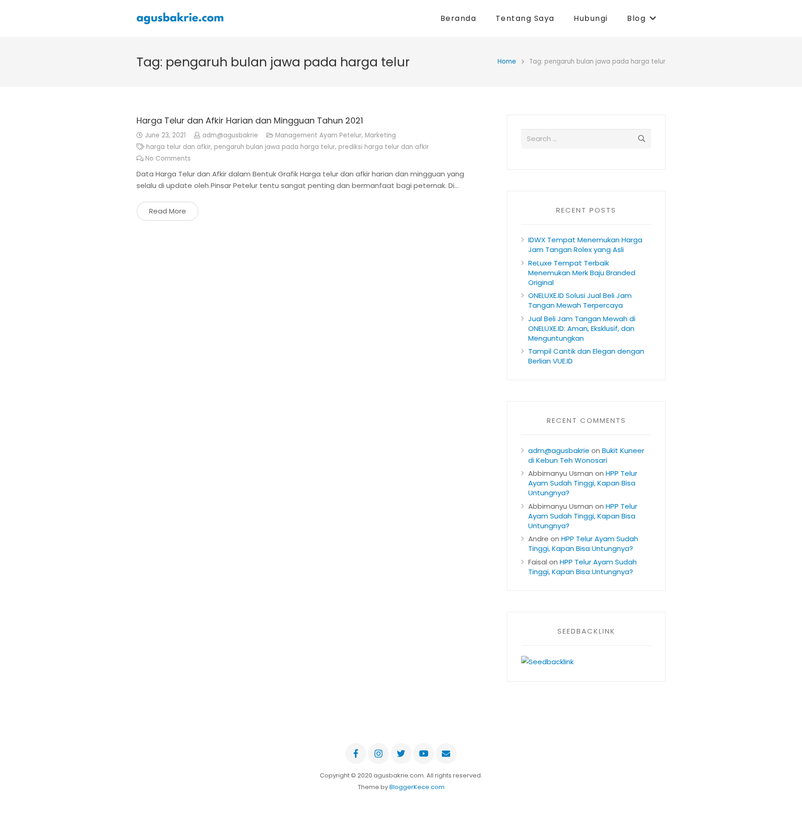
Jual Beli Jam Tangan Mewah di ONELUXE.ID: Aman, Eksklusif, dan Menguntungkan (581, 328)
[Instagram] (378, 753)
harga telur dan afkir (178, 146)
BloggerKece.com (417, 787)
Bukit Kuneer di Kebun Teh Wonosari (586, 455)
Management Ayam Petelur (318, 135)
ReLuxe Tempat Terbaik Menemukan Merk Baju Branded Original (581, 272)
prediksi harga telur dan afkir (383, 146)
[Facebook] (355, 753)
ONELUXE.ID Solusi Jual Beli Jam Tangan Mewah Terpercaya (580, 300)
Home (507, 61)
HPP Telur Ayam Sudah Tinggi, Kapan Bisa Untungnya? (582, 483)
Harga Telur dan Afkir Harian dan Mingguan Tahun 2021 (249, 120)
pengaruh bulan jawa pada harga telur (274, 146)
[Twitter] (401, 753)
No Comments (168, 158)
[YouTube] (423, 753)
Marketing (380, 135)
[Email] (446, 753)
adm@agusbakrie (230, 135)
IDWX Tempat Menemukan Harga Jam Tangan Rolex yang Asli (585, 244)
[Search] (641, 139)
